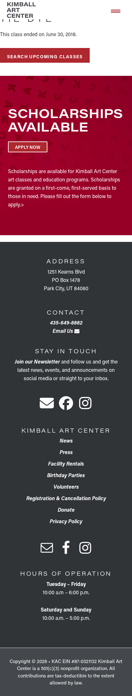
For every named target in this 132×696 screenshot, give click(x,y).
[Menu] (115, 10)
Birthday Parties (66, 475)
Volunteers (66, 486)
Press (66, 452)
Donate (66, 509)
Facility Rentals (66, 463)
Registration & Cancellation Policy (66, 498)
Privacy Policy (66, 521)
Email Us (63, 330)
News (66, 440)
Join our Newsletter (37, 361)
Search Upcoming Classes (45, 56)
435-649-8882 (66, 322)
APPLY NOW (27, 147)
